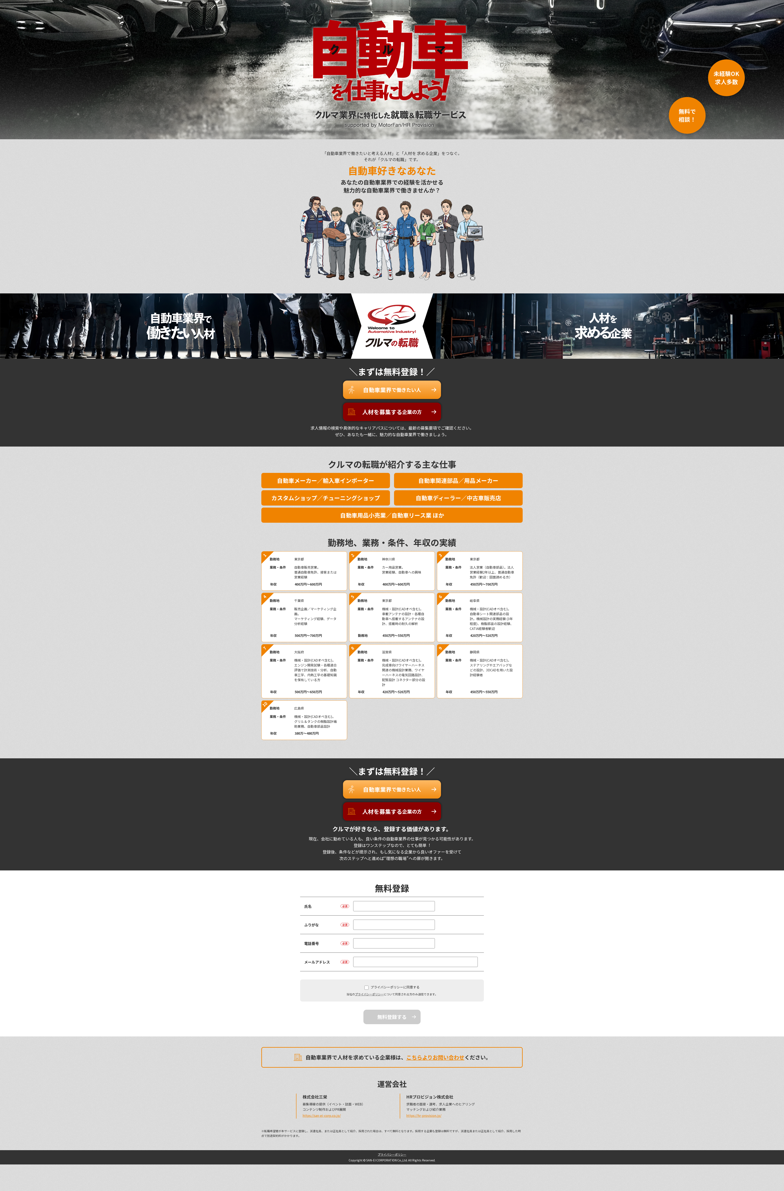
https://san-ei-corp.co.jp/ (322, 1115)
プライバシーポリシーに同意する (395, 987)
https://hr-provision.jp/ (423, 1115)
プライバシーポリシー (369, 994)
